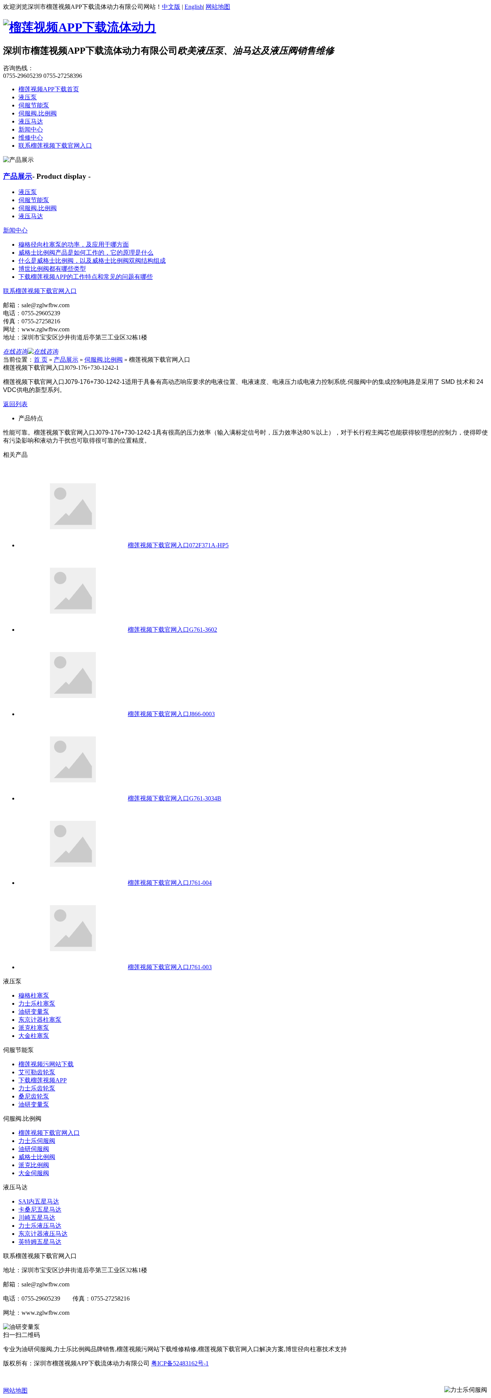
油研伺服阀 (33, 1149)
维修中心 (30, 137)
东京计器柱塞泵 (39, 1019)
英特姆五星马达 (39, 1241)
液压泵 (27, 97)
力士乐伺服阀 (36, 1141)
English (194, 6)
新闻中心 (30, 129)
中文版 (171, 6)
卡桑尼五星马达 (39, 1209)
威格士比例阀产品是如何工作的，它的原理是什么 (85, 252)
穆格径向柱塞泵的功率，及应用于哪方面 (73, 244)
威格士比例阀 (36, 1157)
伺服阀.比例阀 (37, 113)
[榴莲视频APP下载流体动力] (79, 27)
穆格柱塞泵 (33, 995)
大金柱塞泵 (33, 1035)
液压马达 (30, 121)
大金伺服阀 (33, 1173)
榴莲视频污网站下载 (46, 1064)
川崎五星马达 (36, 1217)
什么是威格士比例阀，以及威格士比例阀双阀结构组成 (92, 260)
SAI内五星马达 (38, 1201)
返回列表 (15, 404)
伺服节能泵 (33, 105)
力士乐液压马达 (39, 1225)
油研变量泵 (33, 1011)
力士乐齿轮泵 (36, 1088)
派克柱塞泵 (33, 1027)
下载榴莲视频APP (42, 1080)
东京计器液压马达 (43, 1233)
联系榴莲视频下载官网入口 (55, 145)
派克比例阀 (33, 1165)
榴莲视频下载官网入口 (49, 1133)
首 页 (41, 359)
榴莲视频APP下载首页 (48, 89)
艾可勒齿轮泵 (36, 1072)
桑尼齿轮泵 (33, 1096)
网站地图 (218, 6)
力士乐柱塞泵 (36, 1003)
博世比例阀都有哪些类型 (52, 268)
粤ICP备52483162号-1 (180, 1363)
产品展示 (17, 176)
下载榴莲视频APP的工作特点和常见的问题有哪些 (85, 276)
